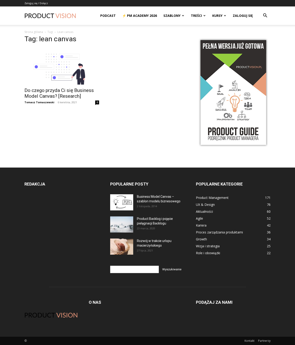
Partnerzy (264, 341)
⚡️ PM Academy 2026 (139, 15)
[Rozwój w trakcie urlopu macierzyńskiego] (121, 247)
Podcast (108, 15)
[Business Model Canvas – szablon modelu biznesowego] (121, 202)
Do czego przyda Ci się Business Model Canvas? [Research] (59, 93)
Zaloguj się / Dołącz (36, 3)
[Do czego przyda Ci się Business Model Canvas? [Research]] (61, 66)
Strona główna (33, 32)
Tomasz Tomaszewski (39, 102)
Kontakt (249, 341)
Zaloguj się (243, 15)
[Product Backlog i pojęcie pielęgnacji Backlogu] (121, 224)
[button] (265, 16)
